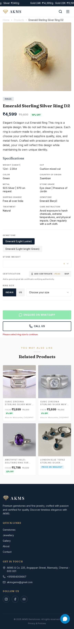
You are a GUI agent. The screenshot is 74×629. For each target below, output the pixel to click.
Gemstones (9, 529)
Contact (7, 551)
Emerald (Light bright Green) (22, 248)
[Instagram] (6, 599)
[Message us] (65, 619)
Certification (11, 274)
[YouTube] (24, 599)
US (20, 292)
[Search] (60, 11)
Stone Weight (12, 257)
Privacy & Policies (37, 623)
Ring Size (8, 285)
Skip (67, 274)
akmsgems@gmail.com (20, 582)
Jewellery (8, 535)
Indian (9, 292)
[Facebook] (15, 599)
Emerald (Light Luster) (19, 241)
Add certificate (47, 274)
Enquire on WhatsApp (39, 314)
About (6, 546)
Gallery (7, 540)
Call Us (39, 326)
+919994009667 (16, 576)
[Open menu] (67, 11)
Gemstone (9, 235)
